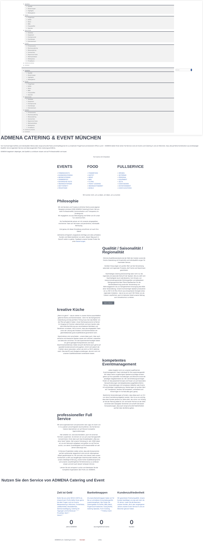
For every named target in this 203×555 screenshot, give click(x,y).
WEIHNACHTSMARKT (96, 186)
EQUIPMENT (123, 179)
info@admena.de (86, 545)
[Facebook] (190, 66)
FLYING (91, 181)
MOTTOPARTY (63, 186)
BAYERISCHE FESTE (65, 181)
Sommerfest (31, 52)
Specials (30, 28)
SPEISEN (122, 173)
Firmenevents (32, 46)
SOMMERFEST (63, 179)
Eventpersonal (32, 37)
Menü (29, 22)
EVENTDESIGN (124, 184)
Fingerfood (31, 17)
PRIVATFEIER (62, 188)
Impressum (101, 543)
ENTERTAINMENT (125, 186)
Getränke (30, 33)
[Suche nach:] (183, 70)
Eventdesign (31, 39)
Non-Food (28, 30)
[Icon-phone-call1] (199, 66)
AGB (99, 545)
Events (27, 43)
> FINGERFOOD (92, 173)
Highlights (31, 11)
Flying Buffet (31, 26)
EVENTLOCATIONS (125, 188)
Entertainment (32, 41)
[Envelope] (196, 66)
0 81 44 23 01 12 (85, 543)
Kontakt (27, 65)
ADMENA (27, 4)
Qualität (30, 6)
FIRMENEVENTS (64, 173)
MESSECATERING (64, 177)
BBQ (29, 24)
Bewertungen (32, 8)
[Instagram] (193, 66)
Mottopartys (31, 59)
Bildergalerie (31, 13)
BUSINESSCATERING (65, 175)
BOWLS (91, 188)
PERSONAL (122, 177)
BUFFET (91, 175)
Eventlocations (29, 63)
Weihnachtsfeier (32, 56)
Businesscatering (33, 48)
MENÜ (91, 177)
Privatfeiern (31, 61)
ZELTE (121, 181)
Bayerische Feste (33, 54)
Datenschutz (107, 545)
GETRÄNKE (122, 175)
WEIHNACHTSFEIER (65, 184)
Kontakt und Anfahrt (87, 547)
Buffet (29, 19)
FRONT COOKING (95, 184)
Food (26, 15)
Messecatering (32, 50)
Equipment (31, 35)
